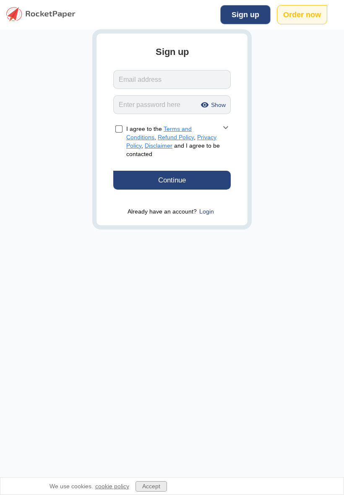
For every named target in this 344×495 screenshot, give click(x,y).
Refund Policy (176, 137)
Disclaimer (158, 145)
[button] (212, 104)
